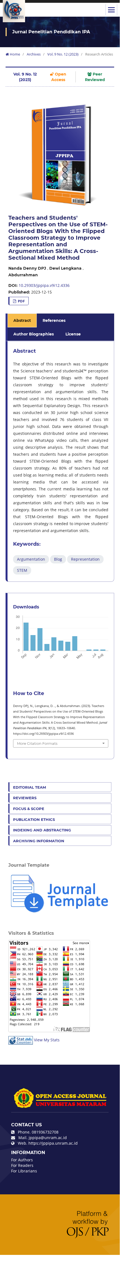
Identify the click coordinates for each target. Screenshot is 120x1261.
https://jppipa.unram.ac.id (53, 1143)
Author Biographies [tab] (33, 334)
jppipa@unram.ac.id (48, 1137)
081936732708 (45, 1132)
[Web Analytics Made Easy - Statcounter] (20, 1039)
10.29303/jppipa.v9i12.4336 (44, 285)
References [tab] (54, 320)
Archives (34, 54)
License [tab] (73, 334)
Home (14, 54)
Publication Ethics (34, 819)
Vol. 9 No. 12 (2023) (63, 54)
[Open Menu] (111, 9)
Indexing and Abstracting (42, 830)
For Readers (22, 1165)
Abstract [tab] (22, 320)
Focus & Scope (28, 808)
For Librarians (24, 1171)
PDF (21, 301)
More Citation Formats (37, 743)
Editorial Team (29, 787)
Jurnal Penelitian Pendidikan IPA (51, 31)
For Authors (22, 1159)
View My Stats (47, 1039)
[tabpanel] (61, 461)
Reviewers (24, 798)
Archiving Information (38, 841)
